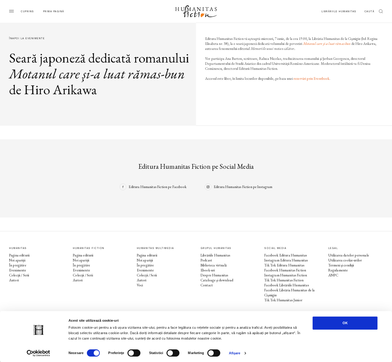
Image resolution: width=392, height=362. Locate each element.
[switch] (133, 353)
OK (345, 323)
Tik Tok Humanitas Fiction (284, 280)
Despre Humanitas (214, 275)
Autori (14, 280)
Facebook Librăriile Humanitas (286, 285)
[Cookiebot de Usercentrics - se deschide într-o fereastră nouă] (38, 353)
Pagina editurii (19, 255)
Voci (140, 285)
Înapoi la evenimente (27, 38)
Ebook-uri (208, 270)
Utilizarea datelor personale (348, 255)
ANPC (333, 275)
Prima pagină (53, 11)
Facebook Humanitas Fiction (285, 270)
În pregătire (17, 265)
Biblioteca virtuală (214, 265)
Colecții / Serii (19, 275)
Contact (207, 285)
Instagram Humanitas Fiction (285, 275)
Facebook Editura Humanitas (285, 255)
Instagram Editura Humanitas (286, 260)
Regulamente (338, 270)
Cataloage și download (217, 280)
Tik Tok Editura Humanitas (284, 265)
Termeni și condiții (341, 265)
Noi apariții (17, 260)
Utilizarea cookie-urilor (345, 260)
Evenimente (17, 270)
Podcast (206, 260)
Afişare (234, 353)
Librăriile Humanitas (338, 11)
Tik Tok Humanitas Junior (283, 300)
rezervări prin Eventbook (312, 78)
